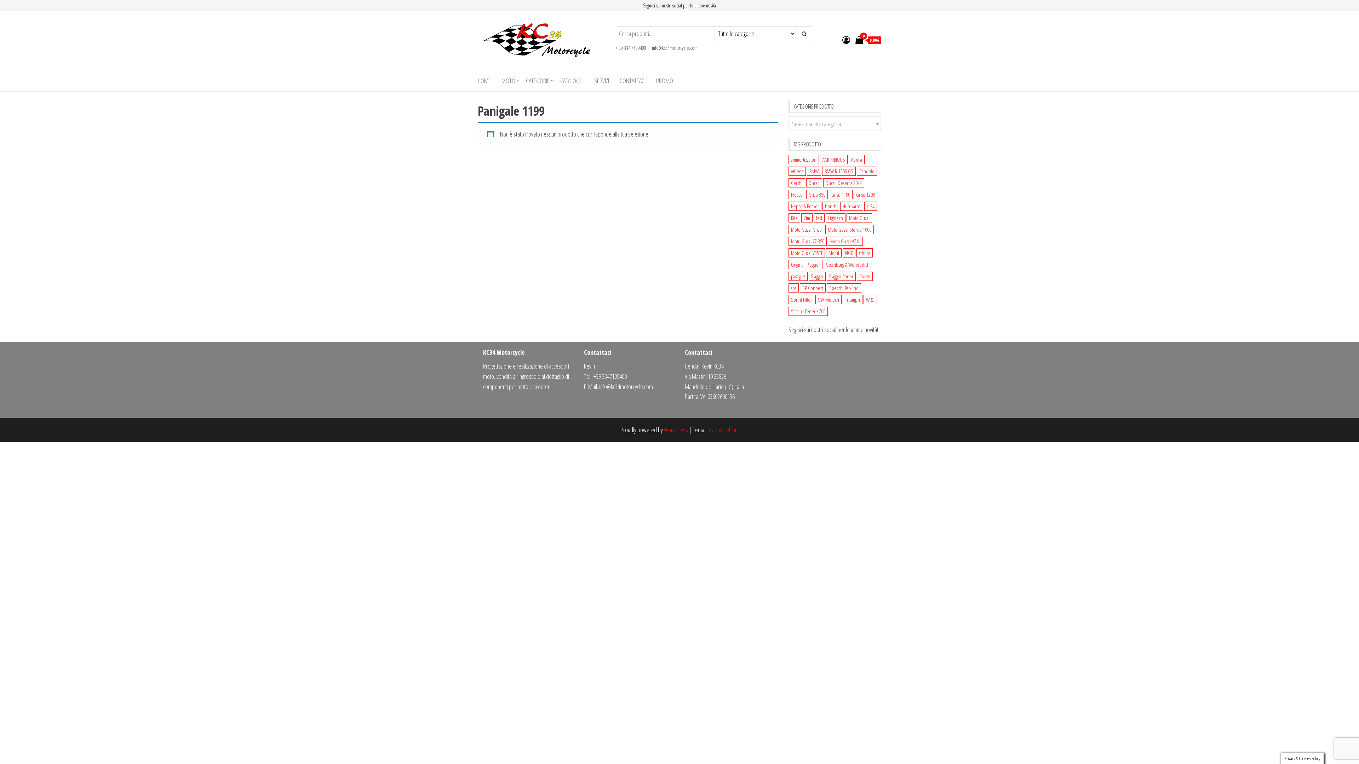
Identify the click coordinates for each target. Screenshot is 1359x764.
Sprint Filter (801, 299)
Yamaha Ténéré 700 (808, 311)
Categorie (538, 80)
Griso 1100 (840, 194)
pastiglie (798, 276)
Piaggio (817, 276)
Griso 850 (817, 194)
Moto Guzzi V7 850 (807, 241)
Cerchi (797, 182)
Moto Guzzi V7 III (845, 241)
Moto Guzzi (859, 217)
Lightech (835, 217)
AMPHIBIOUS (833, 159)
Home (484, 80)
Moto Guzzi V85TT (806, 252)
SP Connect (812, 287)
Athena (797, 171)
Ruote (864, 276)
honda (831, 206)
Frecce (797, 194)
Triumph (852, 299)
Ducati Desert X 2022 (844, 182)
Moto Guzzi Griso (806, 229)
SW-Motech (828, 299)
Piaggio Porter (841, 276)
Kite (794, 217)
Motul (833, 252)
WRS (870, 299)
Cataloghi (572, 80)
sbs (793, 287)
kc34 (871, 206)
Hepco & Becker (805, 206)
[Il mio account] (846, 39)
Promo (664, 80)
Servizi (601, 80)
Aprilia (856, 159)
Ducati (814, 182)
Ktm (807, 217)
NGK (849, 252)
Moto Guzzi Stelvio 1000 (849, 229)
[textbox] (835, 124)
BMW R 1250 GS (839, 171)
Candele (867, 171)
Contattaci (633, 80)
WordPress (676, 430)
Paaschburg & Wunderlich (847, 264)
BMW (814, 171)
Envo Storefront (722, 430)
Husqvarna (852, 206)
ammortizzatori (803, 159)
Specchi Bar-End (844, 287)
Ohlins (864, 252)
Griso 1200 (865, 194)
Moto (508, 80)
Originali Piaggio (805, 264)
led (819, 217)
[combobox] (835, 123)
